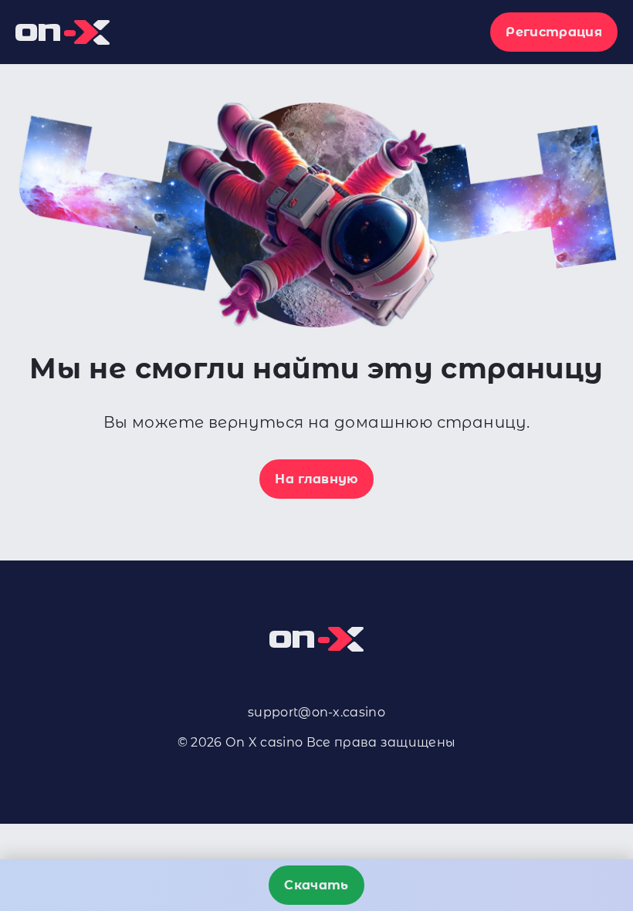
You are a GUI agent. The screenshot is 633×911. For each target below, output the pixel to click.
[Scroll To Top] (608, 825)
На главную (316, 479)
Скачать (316, 885)
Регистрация (554, 32)
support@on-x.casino (316, 712)
